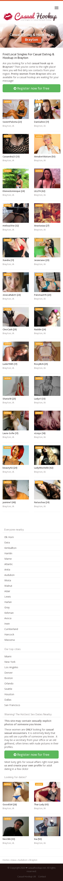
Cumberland (11, 629)
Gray (7, 607)
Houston (9, 694)
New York (9, 661)
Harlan (8, 602)
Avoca (7, 618)
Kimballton (10, 548)
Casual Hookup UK (26, 876)
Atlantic (8, 564)
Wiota (7, 580)
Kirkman (9, 612)
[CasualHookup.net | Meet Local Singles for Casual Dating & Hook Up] (30, 16)
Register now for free (32, 88)
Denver (8, 672)
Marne (8, 558)
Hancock (9, 634)
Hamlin (8, 553)
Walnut (8, 585)
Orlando (8, 683)
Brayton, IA (8, 126)
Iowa (13, 859)
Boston (8, 678)
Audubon (9, 575)
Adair (7, 591)
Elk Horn (9, 537)
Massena (9, 639)
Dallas (7, 699)
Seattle (8, 688)
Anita (7, 569)
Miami (7, 656)
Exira (7, 542)
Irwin (7, 623)
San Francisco (12, 705)
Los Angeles (11, 667)
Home (6, 859)
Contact (42, 876)
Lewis (7, 596)
